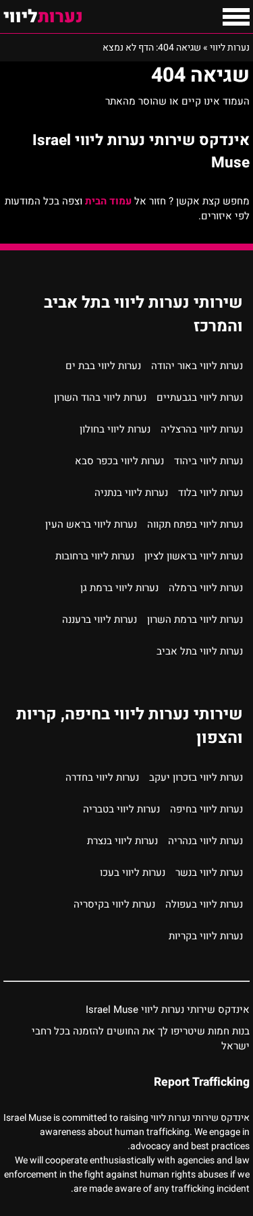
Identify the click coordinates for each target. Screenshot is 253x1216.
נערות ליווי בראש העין (91, 524)
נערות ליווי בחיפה (206, 809)
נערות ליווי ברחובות (94, 556)
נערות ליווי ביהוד (208, 460)
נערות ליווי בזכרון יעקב (196, 777)
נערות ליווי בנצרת (122, 840)
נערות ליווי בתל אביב (200, 651)
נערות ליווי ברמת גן (119, 587)
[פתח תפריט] (236, 17)
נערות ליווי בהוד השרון (100, 397)
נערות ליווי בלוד (210, 492)
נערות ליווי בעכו (132, 872)
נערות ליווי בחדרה (102, 777)
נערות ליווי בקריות (206, 936)
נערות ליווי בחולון (115, 429)
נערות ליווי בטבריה (121, 809)
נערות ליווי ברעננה (99, 619)
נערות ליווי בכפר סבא (119, 460)
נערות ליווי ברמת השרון (195, 619)
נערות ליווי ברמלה (206, 587)
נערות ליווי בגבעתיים (200, 397)
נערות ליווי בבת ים (103, 365)
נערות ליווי (230, 47)
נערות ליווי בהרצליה (202, 429)
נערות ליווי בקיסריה (114, 904)
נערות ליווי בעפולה (204, 904)
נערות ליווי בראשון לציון (193, 556)
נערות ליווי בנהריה (205, 840)
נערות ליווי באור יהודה (197, 365)
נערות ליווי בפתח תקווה (195, 524)
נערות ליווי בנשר (209, 872)
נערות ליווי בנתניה (131, 492)
